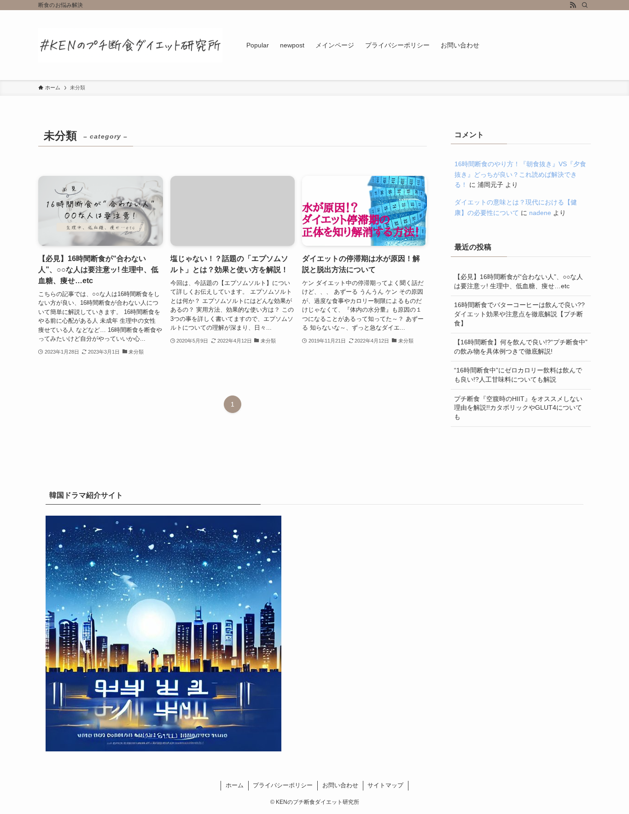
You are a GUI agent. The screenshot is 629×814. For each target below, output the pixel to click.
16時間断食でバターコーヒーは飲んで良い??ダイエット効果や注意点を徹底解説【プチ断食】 (519, 313)
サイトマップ (385, 785)
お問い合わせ (340, 785)
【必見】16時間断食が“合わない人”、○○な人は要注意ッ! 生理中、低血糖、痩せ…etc (518, 281)
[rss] (573, 5)
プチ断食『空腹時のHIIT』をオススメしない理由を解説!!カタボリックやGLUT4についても (518, 407)
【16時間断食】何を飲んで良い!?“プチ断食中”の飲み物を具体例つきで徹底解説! (521, 346)
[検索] (585, 5)
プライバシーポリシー (283, 785)
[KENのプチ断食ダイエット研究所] (130, 45)
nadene (540, 212)
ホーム (235, 785)
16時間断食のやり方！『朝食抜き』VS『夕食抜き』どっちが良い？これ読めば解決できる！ (520, 174)
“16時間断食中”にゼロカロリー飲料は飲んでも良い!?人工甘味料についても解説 (518, 374)
